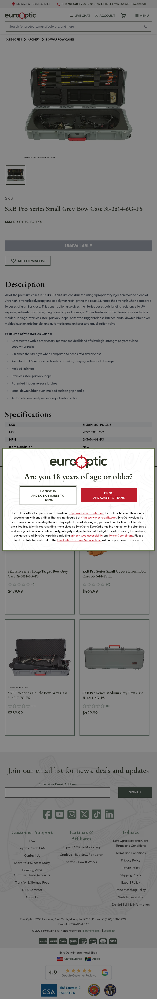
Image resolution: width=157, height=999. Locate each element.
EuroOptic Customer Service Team (79, 540)
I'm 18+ (109, 495)
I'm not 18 (47, 495)
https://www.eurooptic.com (86, 513)
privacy (75, 535)
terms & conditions (121, 535)
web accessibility (91, 535)
